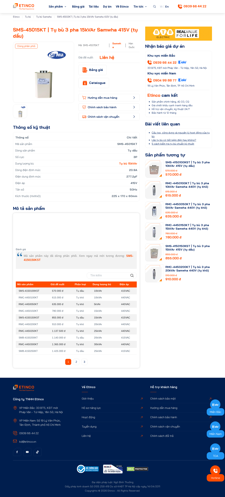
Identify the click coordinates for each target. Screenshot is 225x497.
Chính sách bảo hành (163, 417)
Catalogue (97, 83)
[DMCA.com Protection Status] (137, 469)
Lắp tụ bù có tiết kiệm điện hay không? (174, 140)
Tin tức (138, 6)
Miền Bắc (215, 412)
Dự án (107, 6)
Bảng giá (78, 6)
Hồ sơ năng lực (91, 408)
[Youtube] (27, 452)
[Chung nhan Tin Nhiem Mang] (113, 469)
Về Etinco (122, 6)
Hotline (215, 478)
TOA (215, 456)
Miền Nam (216, 434)
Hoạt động (88, 417)
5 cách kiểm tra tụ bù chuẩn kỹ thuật (173, 143)
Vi (161, 6)
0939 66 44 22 (195, 6)
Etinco (16, 16)
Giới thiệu (88, 398)
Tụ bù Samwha (44, 16)
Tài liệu (94, 6)
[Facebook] (17, 452)
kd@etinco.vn (27, 441)
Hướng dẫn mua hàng (163, 408)
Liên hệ (86, 436)
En (167, 6)
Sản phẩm (56, 6)
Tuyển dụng (89, 426)
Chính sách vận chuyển (165, 426)
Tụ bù (28, 16)
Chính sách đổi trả (161, 436)
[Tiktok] (37, 452)
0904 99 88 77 (164, 80)
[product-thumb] (154, 169)
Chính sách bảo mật (163, 398)
